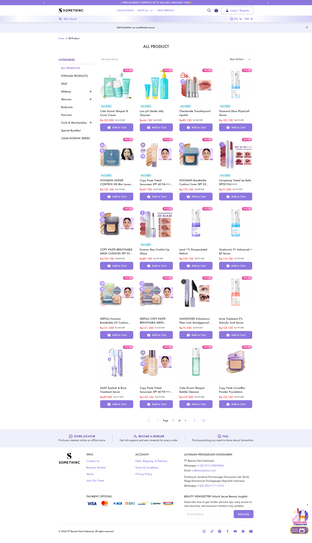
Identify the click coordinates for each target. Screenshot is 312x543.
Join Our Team (95, 480)
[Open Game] (299, 517)
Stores (90, 474)
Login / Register (239, 10)
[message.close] (307, 505)
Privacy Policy (143, 474)
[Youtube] (235, 531)
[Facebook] (227, 531)
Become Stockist (95, 467)
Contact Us (92, 461)
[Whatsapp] (243, 531)
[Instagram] (204, 531)
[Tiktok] (211, 531)
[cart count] (216, 10)
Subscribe (243, 514)
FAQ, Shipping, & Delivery (151, 461)
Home (61, 38)
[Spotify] (219, 531)
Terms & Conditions (147, 467)
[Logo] (71, 10)
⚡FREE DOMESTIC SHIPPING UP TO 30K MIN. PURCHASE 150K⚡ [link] (156, 2)
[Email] (251, 531)
